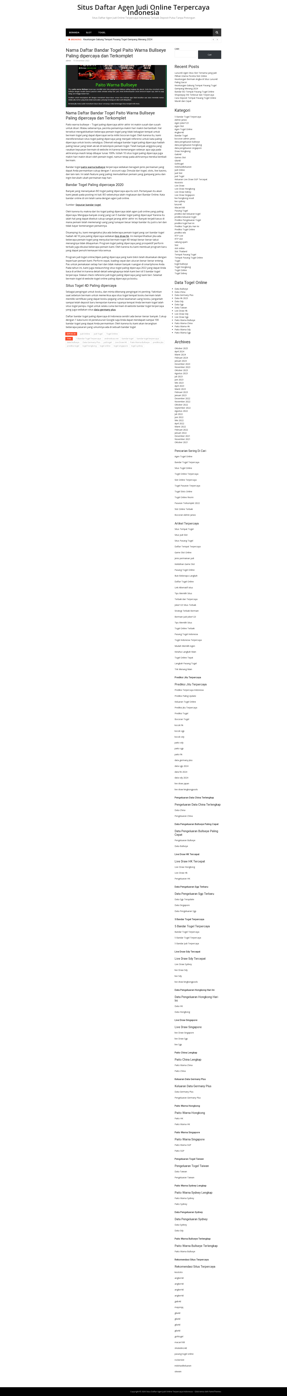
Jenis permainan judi (184, 558)
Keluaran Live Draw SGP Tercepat (191, 179)
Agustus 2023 (181, 373)
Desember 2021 (182, 436)
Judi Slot (178, 173)
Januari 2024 (181, 360)
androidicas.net (111, 338)
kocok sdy (179, 736)
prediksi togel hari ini (184, 223)
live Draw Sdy (181, 970)
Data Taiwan (181, 307)
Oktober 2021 (181, 442)
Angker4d (179, 132)
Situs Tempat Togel (184, 529)
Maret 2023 (180, 389)
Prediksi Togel (181, 713)
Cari (177, 48)
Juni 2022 (179, 417)
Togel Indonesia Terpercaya (188, 640)
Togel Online (112, 333)
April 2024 (179, 351)
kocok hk (179, 725)
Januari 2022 (181, 432)
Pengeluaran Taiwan (184, 1177)
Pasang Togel (181, 210)
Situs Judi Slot (181, 534)
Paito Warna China (184, 323)
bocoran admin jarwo (185, 138)
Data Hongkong (182, 1012)
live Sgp (178, 1044)
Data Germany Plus (91, 342)
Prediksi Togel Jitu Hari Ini (187, 226)
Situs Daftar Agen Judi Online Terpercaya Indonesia (143, 10)
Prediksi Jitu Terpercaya (186, 707)
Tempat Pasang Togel (185, 254)
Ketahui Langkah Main (185, 651)
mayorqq (179, 1307)
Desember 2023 (182, 364)
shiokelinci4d (181, 1348)
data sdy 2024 (181, 777)
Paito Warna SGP (183, 1145)
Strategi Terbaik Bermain (187, 610)
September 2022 (183, 407)
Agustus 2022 (181, 411)
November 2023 (182, 367)
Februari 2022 (181, 429)
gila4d (177, 1313)
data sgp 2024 (181, 766)
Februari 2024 (181, 357)
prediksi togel (73, 345)
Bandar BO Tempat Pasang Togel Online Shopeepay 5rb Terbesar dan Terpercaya (125, 39)
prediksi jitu (158, 342)
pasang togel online (184, 1353)
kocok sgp (179, 731)
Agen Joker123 (182, 123)
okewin (178, 1371)
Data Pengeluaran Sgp (185, 911)
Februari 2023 (181, 392)
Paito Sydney (181, 1204)
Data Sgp (179, 304)
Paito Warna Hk (182, 326)
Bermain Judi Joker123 (185, 616)
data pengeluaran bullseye (187, 141)
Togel (102, 32)
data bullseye (73, 342)
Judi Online (85, 333)
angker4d (179, 1278)
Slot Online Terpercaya (186, 479)
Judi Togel (98, 333)
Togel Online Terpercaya (186, 473)
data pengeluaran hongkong (188, 144)
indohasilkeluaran (183, 1365)
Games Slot (180, 157)
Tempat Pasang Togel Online (189, 257)
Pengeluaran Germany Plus (188, 1097)
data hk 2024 (181, 771)
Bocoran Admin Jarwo (185, 514)
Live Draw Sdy (181, 313)
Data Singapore (182, 905)
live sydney (180, 201)
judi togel (108, 342)
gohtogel (179, 1336)
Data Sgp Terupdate (184, 899)
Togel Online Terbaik (185, 628)
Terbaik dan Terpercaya (186, 599)
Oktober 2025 (181, 348)
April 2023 (179, 385)
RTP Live (179, 235)
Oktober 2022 (181, 404)
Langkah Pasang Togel (186, 663)
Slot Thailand (181, 251)
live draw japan (182, 783)
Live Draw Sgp (181, 317)
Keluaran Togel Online (185, 701)
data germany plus (105, 309)
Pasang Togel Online (185, 569)
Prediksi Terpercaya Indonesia (189, 690)
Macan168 (180, 207)
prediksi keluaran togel (185, 216)
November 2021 (182, 439)
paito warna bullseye (93, 167)
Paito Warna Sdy (183, 329)
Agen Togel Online (183, 129)
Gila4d (178, 160)
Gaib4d (178, 154)
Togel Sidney (181, 273)
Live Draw (179, 185)
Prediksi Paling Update (185, 695)
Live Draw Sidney (183, 191)
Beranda (74, 32)
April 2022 (179, 423)
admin (68, 60)
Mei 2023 (179, 382)
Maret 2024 (180, 354)
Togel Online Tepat (184, 657)
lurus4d (178, 204)
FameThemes (215, 1391)
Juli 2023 (179, 376)
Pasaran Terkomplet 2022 (187, 503)
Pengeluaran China (184, 816)
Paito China (180, 1071)
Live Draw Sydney (183, 964)
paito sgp (179, 748)
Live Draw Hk (181, 310)
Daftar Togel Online (184, 581)
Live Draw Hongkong (185, 188)
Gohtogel (179, 163)
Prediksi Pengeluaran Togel (188, 220)
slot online (180, 248)
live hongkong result (184, 198)
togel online (105, 345)
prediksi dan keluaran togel (187, 213)
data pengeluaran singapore (188, 148)
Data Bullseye (181, 288)
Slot (89, 32)
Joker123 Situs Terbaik (185, 605)
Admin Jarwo (181, 119)
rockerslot (179, 1359)
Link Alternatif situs (184, 587)
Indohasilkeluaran (183, 166)
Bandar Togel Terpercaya (187, 462)
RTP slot (179, 238)
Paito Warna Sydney (184, 1198)
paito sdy (179, 742)
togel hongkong (90, 345)
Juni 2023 (179, 379)
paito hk (178, 754)
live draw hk (122, 236)
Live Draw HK (121, 342)
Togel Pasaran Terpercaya (187, 485)
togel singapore (121, 345)
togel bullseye (181, 263)
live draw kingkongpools (186, 789)
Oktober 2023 (181, 370)
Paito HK (179, 1118)
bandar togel (127, 338)
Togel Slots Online (183, 491)
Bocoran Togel (182, 719)
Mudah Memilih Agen (185, 646)
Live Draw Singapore (185, 195)
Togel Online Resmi (184, 497)
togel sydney (137, 345)
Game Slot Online (183, 552)
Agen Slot (179, 126)
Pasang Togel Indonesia (186, 634)
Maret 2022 (180, 426)
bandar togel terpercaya (148, 338)
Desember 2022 (182, 398)
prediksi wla (180, 232)
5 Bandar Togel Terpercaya (89, 338)
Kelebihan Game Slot (185, 564)
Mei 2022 (179, 420)
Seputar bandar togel (88, 204)
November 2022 (182, 401)
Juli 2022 (179, 414)
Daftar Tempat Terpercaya (188, 546)
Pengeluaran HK (182, 878)
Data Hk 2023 (181, 298)
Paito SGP (179, 1150)
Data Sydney (181, 1224)
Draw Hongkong (182, 151)
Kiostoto (179, 182)
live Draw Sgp (181, 1038)
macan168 (180, 1342)
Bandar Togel (181, 135)
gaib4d (178, 1301)
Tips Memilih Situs (183, 593)
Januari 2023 (181, 395)
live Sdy (178, 976)
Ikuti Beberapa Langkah (186, 575)
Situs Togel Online (183, 468)
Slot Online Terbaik (184, 509)
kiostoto (179, 1272)
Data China (180, 292)
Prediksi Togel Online (185, 229)
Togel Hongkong (183, 267)
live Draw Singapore (184, 1032)
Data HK (179, 1006)
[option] (151, 39)
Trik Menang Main (183, 669)
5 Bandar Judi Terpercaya (187, 943)
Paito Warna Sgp (183, 332)
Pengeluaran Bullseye (185, 840)
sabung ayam (181, 242)
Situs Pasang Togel (184, 540)
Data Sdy (179, 301)
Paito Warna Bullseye (140, 342)
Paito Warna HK (182, 1124)
